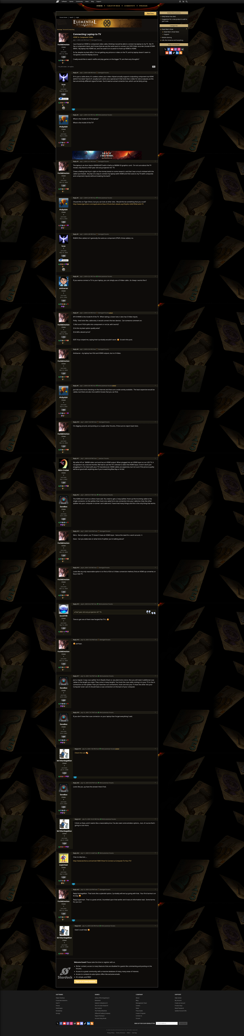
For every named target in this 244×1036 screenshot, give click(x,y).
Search (71, 17)
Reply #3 (75, 161)
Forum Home (63, 17)
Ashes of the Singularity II (102, 998)
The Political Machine (101, 1011)
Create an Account (180, 1003)
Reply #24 (78, 926)
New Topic (150, 14)
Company (139, 994)
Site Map (134, 1033)
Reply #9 (75, 386)
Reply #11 (76, 458)
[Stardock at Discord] (170, 52)
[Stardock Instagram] (179, 49)
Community (79, 1)
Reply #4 (75, 198)
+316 (64, 773)
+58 (64, 628)
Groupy (58, 1013)
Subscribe (183, 1023)
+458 (63, 94)
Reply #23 (76, 889)
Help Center (178, 998)
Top (155, 72)
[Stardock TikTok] (174, 52)
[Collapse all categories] (186, 29)
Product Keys (178, 1005)
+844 (63, 139)
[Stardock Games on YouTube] (172, 49)
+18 (64, 57)
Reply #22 (76, 853)
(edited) (111, 313)
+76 (64, 482)
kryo (63, 84)
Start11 (58, 1003)
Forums (138, 1018)
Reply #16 (76, 640)
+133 (63, 877)
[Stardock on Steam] (182, 49)
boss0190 (63, 616)
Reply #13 (76, 531)
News (87, 1)
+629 (63, 519)
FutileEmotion (63, 44)
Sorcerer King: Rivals (100, 1018)
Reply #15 (76, 604)
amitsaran (63, 288)
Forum (100, 5)
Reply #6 (75, 276)
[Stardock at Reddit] (167, 52)
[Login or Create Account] (180, 1)
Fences (58, 1005)
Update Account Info (181, 1011)
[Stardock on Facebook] (168, 49)
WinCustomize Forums (105, 115)
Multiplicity (59, 1011)
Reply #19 (78, 749)
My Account (178, 1000)
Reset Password (179, 1008)
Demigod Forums (96, 40)
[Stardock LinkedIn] (177, 52)
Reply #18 (76, 712)
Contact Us (139, 1016)
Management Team (141, 1003)
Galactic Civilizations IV (101, 1003)
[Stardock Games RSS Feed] (180, 52)
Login (77, 17)
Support (98, 1)
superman (63, 865)
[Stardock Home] (57, 1)
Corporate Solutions (61, 1000)
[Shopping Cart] (183, 1)
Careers (138, 1005)
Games (71, 1)
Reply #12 (76, 495)
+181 (63, 300)
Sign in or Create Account (85, 981)
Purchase (143, 5)
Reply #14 (76, 567)
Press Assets (139, 1011)
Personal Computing (68, 29)
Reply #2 (75, 115)
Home (59, 29)
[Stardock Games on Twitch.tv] (175, 49)
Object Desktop (60, 998)
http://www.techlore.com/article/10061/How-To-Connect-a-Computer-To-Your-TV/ (102, 861)
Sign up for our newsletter (144, 1023)
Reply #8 (75, 349)
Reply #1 (75, 73)
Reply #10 (76, 422)
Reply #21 (78, 819)
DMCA (128, 1033)
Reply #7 (75, 313)
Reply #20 (76, 783)
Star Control (98, 1008)
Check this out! (80, 753)
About (137, 998)
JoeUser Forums (104, 458)
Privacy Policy (110, 1033)
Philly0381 (63, 127)
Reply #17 (76, 676)
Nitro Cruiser (63, 470)
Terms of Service (120, 1033)
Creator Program (140, 1013)
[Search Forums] (186, 1)
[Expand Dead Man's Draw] (160, 29)
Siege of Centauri (99, 1016)
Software (64, 1)
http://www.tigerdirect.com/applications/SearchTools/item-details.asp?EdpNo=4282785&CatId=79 (108, 204)
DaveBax (63, 506)
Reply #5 (75, 234)
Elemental (97, 1000)
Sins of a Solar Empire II (101, 1005)
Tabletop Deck (113, 5)
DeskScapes (59, 1008)
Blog (92, 1)
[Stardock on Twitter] (165, 49)
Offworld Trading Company (102, 1013)
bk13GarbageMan (64, 760)
